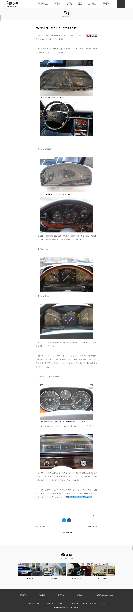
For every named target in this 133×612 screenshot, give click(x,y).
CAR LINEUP (41, 4)
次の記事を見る (92, 526)
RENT (80, 4)
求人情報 (59, 603)
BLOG (92, 4)
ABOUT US (105, 4)
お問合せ (102, 603)
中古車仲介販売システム (35, 603)
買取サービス (49, 603)
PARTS (69, 4)
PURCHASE (57, 4)
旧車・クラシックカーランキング (79, 497)
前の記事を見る (40, 526)
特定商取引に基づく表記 (89, 603)
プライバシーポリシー (72, 603)
